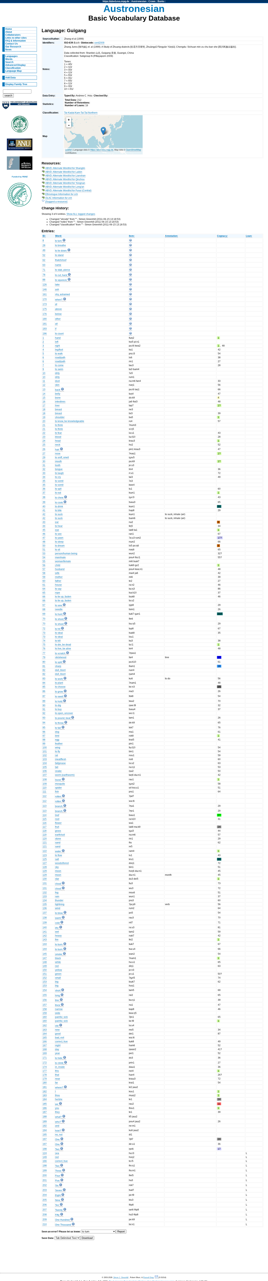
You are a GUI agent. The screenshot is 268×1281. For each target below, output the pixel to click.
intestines (60, 401)
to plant (59, 682)
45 (44, 530)
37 (44, 492)
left (56, 341)
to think (59, 425)
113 (44, 806)
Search (9, 62)
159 (45, 1013)
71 (44, 270)
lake (57, 284)
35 (44, 481)
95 (44, 727)
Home (8, 29)
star (57, 878)
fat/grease (60, 763)
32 (44, 469)
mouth (58, 461)
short (57, 990)
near (57, 1078)
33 (44, 473)
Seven (58, 1190)
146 (45, 289)
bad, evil (59, 1037)
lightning (59, 904)
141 (45, 931)
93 (44, 717)
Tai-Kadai (69, 112)
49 (44, 250)
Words (9, 59)
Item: (132, 236)
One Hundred (62, 1219)
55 (44, 561)
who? (58, 1121)
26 (44, 449)
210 (45, 1224)
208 (45, 1214)
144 (45, 944)
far (56, 1082)
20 (44, 421)
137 (45, 912)
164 (45, 1033)
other (58, 319)
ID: (44, 236)
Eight (58, 1195)
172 (45, 1062)
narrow (59, 1009)
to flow (58, 855)
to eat (58, 492)
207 (45, 1209)
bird (57, 735)
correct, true (61, 1041)
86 (44, 691)
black (58, 958)
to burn (59, 944)
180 (45, 1082)
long (57, 995)
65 (44, 592)
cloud (58, 883)
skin (57, 385)
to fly (57, 751)
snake (58, 771)
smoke (58, 954)
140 (45, 927)
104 (45, 763)
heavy (58, 935)
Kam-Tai (79, 112)
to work (59, 679)
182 (45, 1091)
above (58, 309)
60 (44, 581)
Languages (11, 56)
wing (57, 747)
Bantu (161, 1)
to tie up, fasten (63, 596)
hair (57, 449)
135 (45, 904)
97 (44, 735)
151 (45, 974)
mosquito (60, 783)
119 (44, 834)
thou (57, 1095)
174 (45, 1067)
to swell (59, 696)
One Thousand (63, 1224)
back (57, 389)
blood (58, 436)
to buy (58, 709)
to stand (59, 255)
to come (59, 365)
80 (44, 661)
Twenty (59, 1210)
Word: (58, 236)
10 (44, 373)
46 (44, 534)
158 (45, 1009)
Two (57, 1149)
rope (57, 592)
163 (45, 1029)
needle (59, 609)
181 (45, 1087)
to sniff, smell (62, 457)
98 (44, 739)
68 (44, 609)
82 (44, 670)
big (56, 981)
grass (58, 830)
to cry (58, 477)
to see (58, 534)
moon (58, 871)
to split (58, 662)
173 (45, 304)
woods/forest (62, 863)
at (56, 304)
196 (45, 333)
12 (44, 385)
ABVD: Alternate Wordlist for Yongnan (65, 183)
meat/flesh (60, 759)
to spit (58, 488)
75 (44, 644)
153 (45, 981)
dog (57, 731)
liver (57, 405)
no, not (58, 1134)
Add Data (10, 77)
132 (45, 892)
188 (45, 1116)
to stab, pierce (62, 270)
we (56, 1104)
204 (45, 1195)
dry (56, 927)
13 (44, 389)
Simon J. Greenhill (120, 1277)
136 (45, 908)
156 (45, 1000)
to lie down (61, 250)
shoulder (60, 417)
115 (44, 819)
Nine (57, 1200)
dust (57, 381)
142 (45, 935)
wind (57, 908)
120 (45, 838)
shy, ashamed (62, 294)
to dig (58, 705)
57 (44, 569)
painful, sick (61, 1017)
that (57, 1074)
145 (45, 954)
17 (44, 405)
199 (45, 1170)
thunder (59, 900)
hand (58, 338)
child (57, 565)
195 (45, 1134)
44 (44, 526)
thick (57, 1005)
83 (44, 678)
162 (45, 1025)
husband (60, 569)
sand (57, 842)
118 (44, 830)
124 (45, 1153)
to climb (59, 1063)
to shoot (59, 619)
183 (45, 1095)
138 (45, 917)
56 (44, 565)
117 (44, 827)
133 (45, 896)
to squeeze (61, 280)
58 (44, 573)
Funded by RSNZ (20, 177)
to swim (59, 369)
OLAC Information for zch (58, 198)
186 (45, 1108)
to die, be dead (63, 644)
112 (44, 796)
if (55, 328)
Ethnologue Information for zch (61, 194)
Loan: (249, 236)
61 (44, 584)
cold (57, 923)
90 (44, 705)
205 (45, 1199)
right (57, 345)
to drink (59, 506)
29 (44, 457)
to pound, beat (62, 718)
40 (44, 506)
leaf (57, 815)
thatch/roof (60, 260)
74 (44, 640)
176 (45, 314)
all (56, 323)
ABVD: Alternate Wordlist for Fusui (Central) (68, 190)
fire (56, 939)
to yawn (59, 537)
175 (45, 309)
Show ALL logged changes (81, 214)
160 (45, 1017)
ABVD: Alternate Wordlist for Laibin (63, 172)
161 (45, 294)
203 (45, 1190)
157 (45, 1004)
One (57, 1139)
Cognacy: (222, 236)
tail (56, 767)
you (57, 1108)
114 (44, 815)
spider (58, 787)
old (56, 1025)
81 (44, 666)
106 (45, 771)
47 (44, 537)
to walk (59, 353)
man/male (60, 557)
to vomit (59, 481)
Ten (57, 1205)
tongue (59, 469)
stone (58, 838)
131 (45, 883)
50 (44, 545)
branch (59, 806)
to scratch (60, 653)
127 (45, 863)
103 (45, 759)
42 (44, 514)
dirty (57, 373)
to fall (58, 728)
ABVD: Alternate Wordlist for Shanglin (65, 168)
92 (44, 713)
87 (44, 696)
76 (44, 648)
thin (57, 1000)
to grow (59, 691)
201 (45, 1180)
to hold (58, 701)
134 (45, 900)
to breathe (60, 245)
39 (44, 502)
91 (44, 709)
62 (44, 260)
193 (45, 328)
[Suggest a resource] (56, 201)
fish (57, 791)
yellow (58, 970)
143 (45, 939)
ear (57, 522)
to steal (59, 632)
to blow (59, 913)
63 (44, 265)
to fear (58, 433)
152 (45, 977)
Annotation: (171, 236)
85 (44, 686)
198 (45, 1149)
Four (57, 1175)
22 (44, 433)
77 (44, 653)
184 (45, 1099)
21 (44, 425)
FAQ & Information (15, 40)
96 (44, 731)
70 (44, 618)
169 (45, 1053)
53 (44, 553)
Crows (152, 1)
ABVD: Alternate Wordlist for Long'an (64, 186)
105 (45, 767)
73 (44, 632)
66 (44, 596)
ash (57, 289)
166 (45, 1041)
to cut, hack (61, 275)
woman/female (63, 561)
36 (44, 488)
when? (58, 299)
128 (45, 867)
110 (44, 787)
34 (44, 477)
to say (58, 588)
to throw (59, 723)
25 (44, 444)
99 (44, 743)
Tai (86, 112)
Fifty (57, 1215)
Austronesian (138, 1)
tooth (57, 465)
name (58, 265)
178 (45, 1074)
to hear (59, 526)
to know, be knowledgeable (69, 421)
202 (45, 1185)
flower (58, 823)
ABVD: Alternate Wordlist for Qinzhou (65, 179)
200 (45, 1175)
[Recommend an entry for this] (130, 241)
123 (45, 855)
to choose (60, 686)
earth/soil (60, 834)
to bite (58, 510)
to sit (57, 549)
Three (58, 1170)
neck (57, 444)
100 (45, 747)
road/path (60, 357)
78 (44, 274)
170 (45, 299)
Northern (93, 112)
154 (45, 990)
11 (44, 381)
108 (45, 779)
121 (45, 842)
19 (44, 417)
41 (44, 510)
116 (44, 823)
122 (45, 851)
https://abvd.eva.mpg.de (116, 1)
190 (45, 319)
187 (45, 1112)
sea (57, 1153)
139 (45, 922)
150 (45, 970)
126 (45, 284)
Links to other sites (16, 37)
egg (57, 739)
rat (56, 755)
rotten (58, 796)
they (57, 1112)
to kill (58, 640)
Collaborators (13, 35)
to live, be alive (63, 648)
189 (45, 1121)
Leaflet (68, 149)
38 (44, 497)
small (58, 977)
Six (56, 1185)
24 (44, 440)
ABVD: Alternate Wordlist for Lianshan (65, 175)
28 (44, 245)
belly (57, 393)
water (58, 851)
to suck (59, 514)
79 (44, 657)
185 (45, 1103)
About (8, 32)
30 (44, 461)
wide (57, 1013)
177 (45, 1071)
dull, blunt (60, 670)
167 (45, 1045)
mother (59, 577)
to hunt (58, 614)
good (58, 1033)
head (58, 440)
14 (44, 393)
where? (59, 1087)
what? (58, 1117)
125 (45, 859)
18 (44, 409)
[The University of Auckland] (19, 107)
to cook (59, 502)
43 (44, 522)
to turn (58, 241)
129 (45, 871)
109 (45, 783)
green (58, 974)
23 (44, 436)
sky (57, 867)
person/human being (66, 553)
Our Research (13, 46)
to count (59, 333)
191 (45, 323)
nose (57, 453)
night (57, 1045)
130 (45, 878)
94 (44, 722)
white (58, 962)
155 (45, 995)
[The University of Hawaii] (19, 125)
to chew (59, 497)
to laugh (59, 473)
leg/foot (59, 349)
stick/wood (60, 657)
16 (44, 401)
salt (57, 859)
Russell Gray (148, 1277)
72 (44, 628)
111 (44, 791)
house (58, 584)
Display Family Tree (16, 84)
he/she (58, 1099)
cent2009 (99, 42)
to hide (58, 1058)
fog (56, 892)
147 (45, 958)
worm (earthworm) (65, 775)
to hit (57, 629)
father (58, 581)
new (57, 1029)
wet (57, 931)
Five (57, 1180)
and (57, 1125)
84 (44, 682)
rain (57, 896)
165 (45, 1037)
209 (45, 1219)
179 (45, 1078)
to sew (58, 605)
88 (44, 279)
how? (58, 1130)
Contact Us (11, 43)
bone (58, 397)
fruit (57, 827)
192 (45, 1125)
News (8, 49)
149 (45, 966)
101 (45, 751)
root (57, 819)
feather (59, 743)
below (58, 314)
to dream (60, 545)
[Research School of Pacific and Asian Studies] (19, 145)
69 (44, 613)
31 (44, 465)
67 (44, 605)
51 (44, 549)
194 (45, 1130)
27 (44, 453)
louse (58, 779)
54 (44, 557)
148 (45, 962)
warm (58, 918)
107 (45, 775)
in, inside (60, 1067)
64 (44, 588)
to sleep (59, 541)
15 (44, 397)
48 (44, 541)
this (57, 1071)
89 (44, 701)
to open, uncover (64, 713)
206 (45, 1204)
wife (57, 573)
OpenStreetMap (133, 149)
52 (44, 255)
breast (58, 409)
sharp (58, 666)
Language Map (13, 71)
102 (45, 755)
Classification (13, 68)
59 (44, 577)
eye (57, 530)
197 (45, 1139)
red (57, 966)
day (57, 1049)
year (57, 1053)
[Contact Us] (157, 1277)
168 (45, 1049)
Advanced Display (15, 65)
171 (45, 1057)
